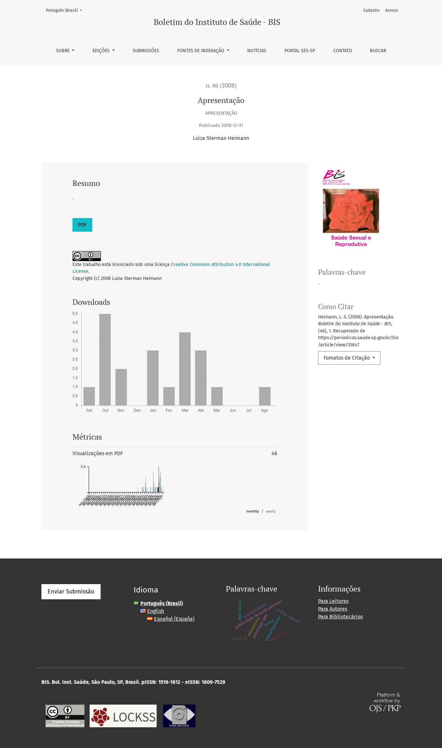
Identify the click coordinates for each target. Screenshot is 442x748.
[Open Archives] (179, 715)
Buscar (378, 50)
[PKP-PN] (123, 715)
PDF (82, 225)
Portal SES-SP (299, 50)
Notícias (256, 50)
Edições (102, 50)
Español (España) (174, 619)
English (155, 611)
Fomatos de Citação (347, 358)
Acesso (391, 10)
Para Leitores (333, 601)
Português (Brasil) (66, 10)
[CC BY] (64, 715)
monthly (252, 511)
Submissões (146, 50)
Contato (342, 50)
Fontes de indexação (201, 50)
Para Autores (332, 609)
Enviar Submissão (71, 591)
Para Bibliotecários (340, 617)
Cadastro (371, 10)
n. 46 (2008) (221, 85)
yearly (270, 511)
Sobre (63, 50)
